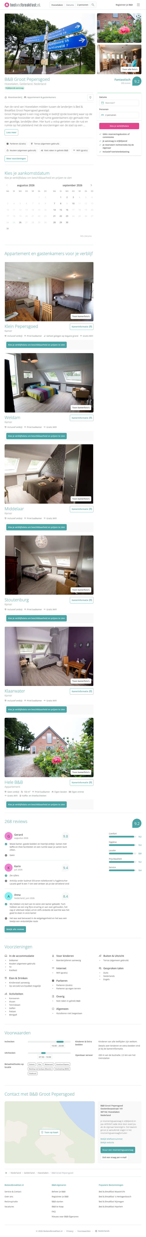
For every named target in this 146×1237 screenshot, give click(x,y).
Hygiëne (113, 842)
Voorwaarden (84, 1231)
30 (45, 222)
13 (26, 209)
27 (26, 222)
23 (45, 216)
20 (26, 216)
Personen (104, 109)
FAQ (54, 1211)
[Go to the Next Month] (91, 185)
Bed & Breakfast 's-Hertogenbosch (115, 1196)
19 (20, 216)
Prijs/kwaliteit (115, 858)
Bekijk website (107, 1142)
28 (33, 222)
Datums (70, 5)
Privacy (69, 1231)
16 (45, 209)
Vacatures (9, 1206)
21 (33, 216)
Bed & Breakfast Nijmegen (111, 1201)
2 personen (82, 4)
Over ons (9, 1196)
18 (14, 216)
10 (8, 209)
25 (14, 222)
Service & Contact (13, 1191)
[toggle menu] (138, 4)
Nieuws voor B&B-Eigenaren (65, 1216)
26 (20, 222)
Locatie (112, 850)
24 (8, 222)
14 (33, 209)
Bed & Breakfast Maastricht (112, 1191)
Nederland (40, 83)
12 (20, 209)
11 (14, 209)
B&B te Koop (58, 1206)
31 (8, 228)
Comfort (113, 833)
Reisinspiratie (11, 1201)
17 (8, 216)
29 (39, 222)
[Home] (6, 1173)
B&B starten (57, 1201)
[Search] (93, 5)
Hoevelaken (57, 5)
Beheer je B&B (58, 1191)
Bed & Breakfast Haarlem (111, 1206)
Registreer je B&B (60, 1196)
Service (112, 867)
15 (39, 209)
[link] (23, 5)
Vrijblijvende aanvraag (15, 88)
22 (39, 216)
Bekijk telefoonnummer (112, 1139)
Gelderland (26, 83)
